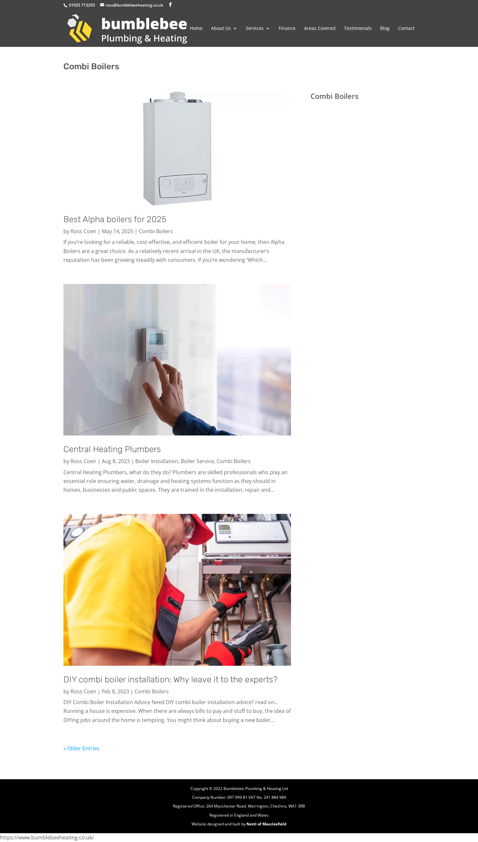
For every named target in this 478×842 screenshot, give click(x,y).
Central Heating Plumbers (112, 449)
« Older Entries (81, 748)
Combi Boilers (156, 231)
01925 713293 (82, 5)
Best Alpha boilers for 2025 (114, 219)
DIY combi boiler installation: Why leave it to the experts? (170, 680)
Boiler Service (197, 461)
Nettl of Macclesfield (266, 824)
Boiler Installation (156, 461)
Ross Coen (83, 231)
